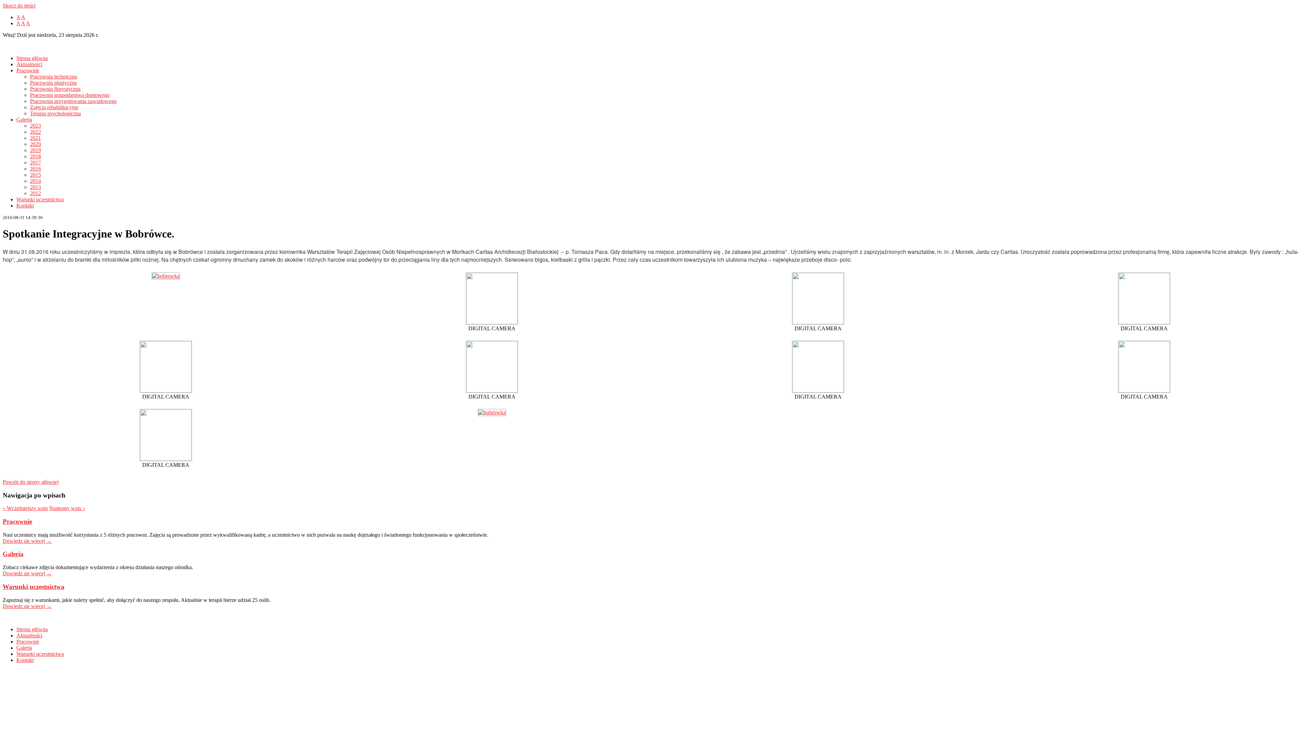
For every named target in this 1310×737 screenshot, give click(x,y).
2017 (35, 162)
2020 (35, 144)
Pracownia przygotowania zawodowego (73, 101)
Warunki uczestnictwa (40, 199)
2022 (35, 132)
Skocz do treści (19, 6)
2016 (35, 169)
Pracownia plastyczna (53, 83)
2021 (35, 138)
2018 (35, 156)
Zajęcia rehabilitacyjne (54, 107)
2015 (35, 175)
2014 (35, 181)
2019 (35, 150)
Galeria (24, 119)
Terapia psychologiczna (55, 113)
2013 (35, 187)
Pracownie (27, 70)
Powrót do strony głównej (31, 482)
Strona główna (32, 58)
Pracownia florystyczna (55, 89)
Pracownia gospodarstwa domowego (70, 95)
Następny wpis (67, 508)
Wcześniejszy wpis (25, 508)
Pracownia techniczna (53, 77)
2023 (35, 126)
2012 (35, 193)
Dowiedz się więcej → (27, 541)
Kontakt (25, 205)
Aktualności (29, 64)
